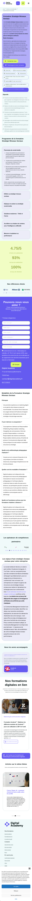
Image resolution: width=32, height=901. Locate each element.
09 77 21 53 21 (6, 57)
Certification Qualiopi (9, 858)
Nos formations (8, 834)
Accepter (16, 886)
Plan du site (7, 860)
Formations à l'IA (8, 836)
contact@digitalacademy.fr (12, 379)
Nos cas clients (8, 847)
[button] (29, 868)
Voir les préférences (16, 895)
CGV (6, 866)
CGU (16, 899)
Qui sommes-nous (9, 844)
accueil (4, 9)
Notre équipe (8, 850)
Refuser (16, 891)
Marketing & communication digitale (11, 9)
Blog (6, 852)
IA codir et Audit (8, 839)
